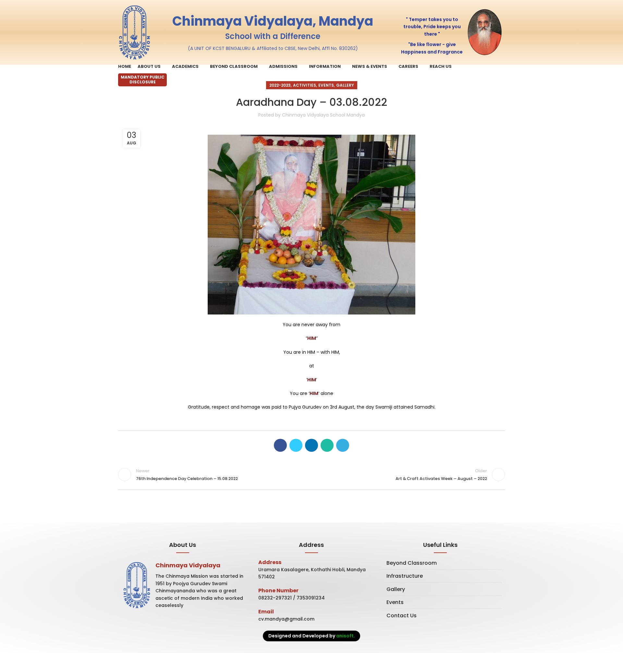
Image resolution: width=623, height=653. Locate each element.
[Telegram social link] (342, 445)
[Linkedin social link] (311, 445)
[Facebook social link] (280, 445)
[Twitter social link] (295, 445)
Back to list (311, 474)
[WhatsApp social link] (327, 445)
